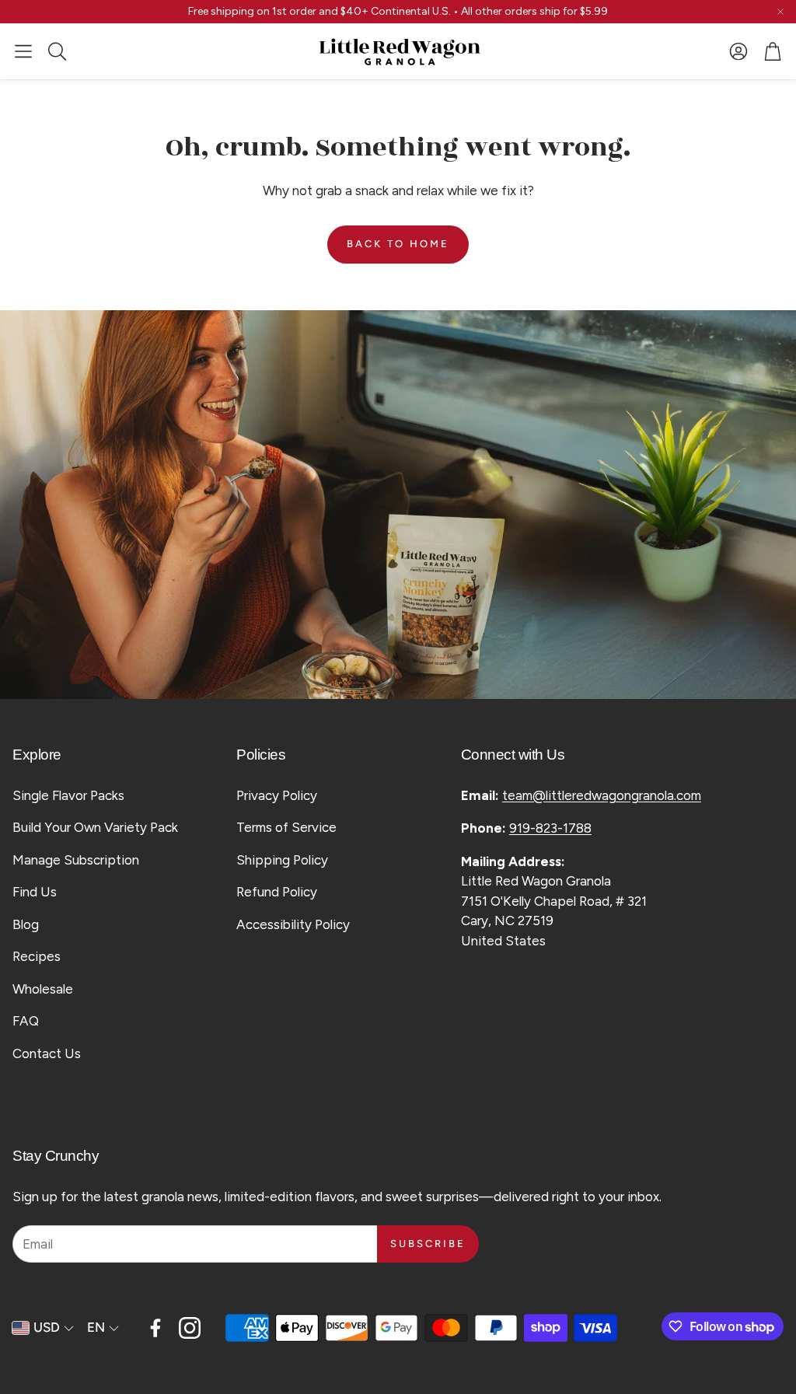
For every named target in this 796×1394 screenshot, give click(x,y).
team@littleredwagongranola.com (601, 795)
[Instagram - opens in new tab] (190, 1328)
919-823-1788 (550, 828)
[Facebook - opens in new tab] (155, 1328)
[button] (23, 51)
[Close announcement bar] (780, 11)
